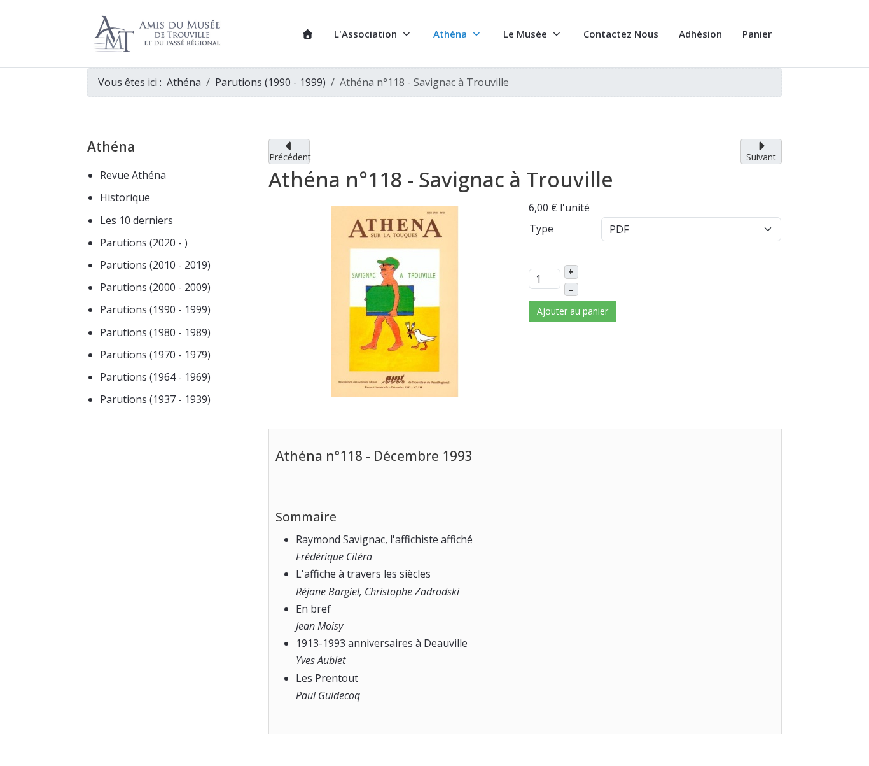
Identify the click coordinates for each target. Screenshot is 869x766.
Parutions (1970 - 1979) (155, 355)
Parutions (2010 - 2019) (155, 265)
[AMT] (159, 34)
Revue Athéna (133, 175)
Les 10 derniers (136, 220)
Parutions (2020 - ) (144, 243)
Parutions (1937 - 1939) (155, 399)
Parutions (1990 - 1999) (155, 309)
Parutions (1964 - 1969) (155, 377)
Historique (125, 197)
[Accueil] (307, 34)
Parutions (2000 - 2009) (155, 287)
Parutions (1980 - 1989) (155, 332)
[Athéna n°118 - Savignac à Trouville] (395, 300)
